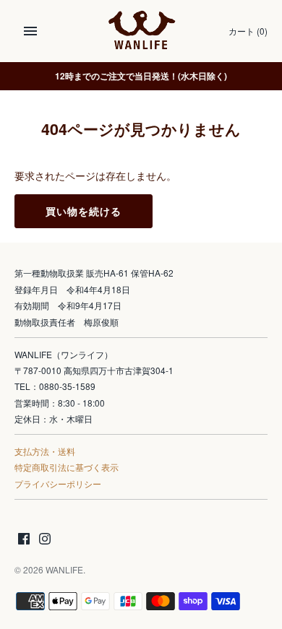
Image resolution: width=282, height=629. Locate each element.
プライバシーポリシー (57, 483)
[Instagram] (45, 540)
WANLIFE (64, 569)
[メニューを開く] (30, 31)
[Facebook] (24, 540)
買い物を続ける (83, 211)
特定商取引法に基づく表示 (66, 467)
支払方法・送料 (44, 451)
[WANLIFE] (141, 31)
